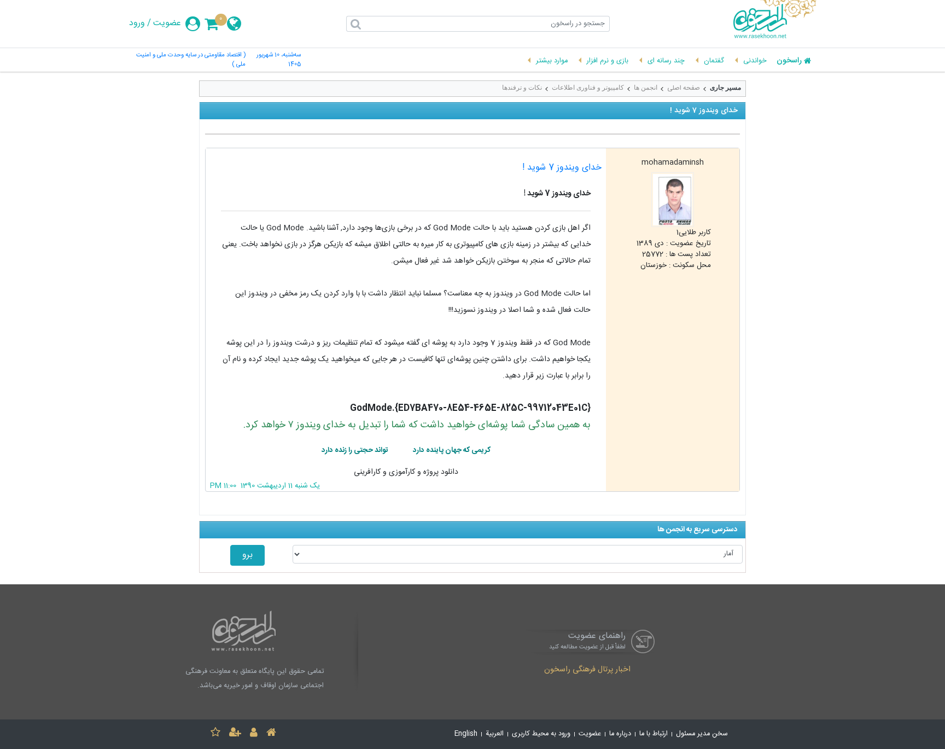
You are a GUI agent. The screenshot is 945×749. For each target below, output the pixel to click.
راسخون (789, 61)
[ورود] (254, 734)
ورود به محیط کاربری (541, 734)
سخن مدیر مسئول (702, 734)
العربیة (495, 734)
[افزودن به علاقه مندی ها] (215, 734)
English (465, 734)
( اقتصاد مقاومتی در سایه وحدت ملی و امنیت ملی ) (191, 60)
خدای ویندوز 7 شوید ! (562, 167)
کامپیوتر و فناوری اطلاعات (588, 87)
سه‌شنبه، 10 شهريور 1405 (278, 60)
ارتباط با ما (653, 734)
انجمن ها (645, 87)
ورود (137, 23)
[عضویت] (235, 734)
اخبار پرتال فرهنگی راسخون (587, 670)
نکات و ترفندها (522, 87)
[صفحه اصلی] (271, 734)
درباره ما (620, 734)
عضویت (167, 23)
